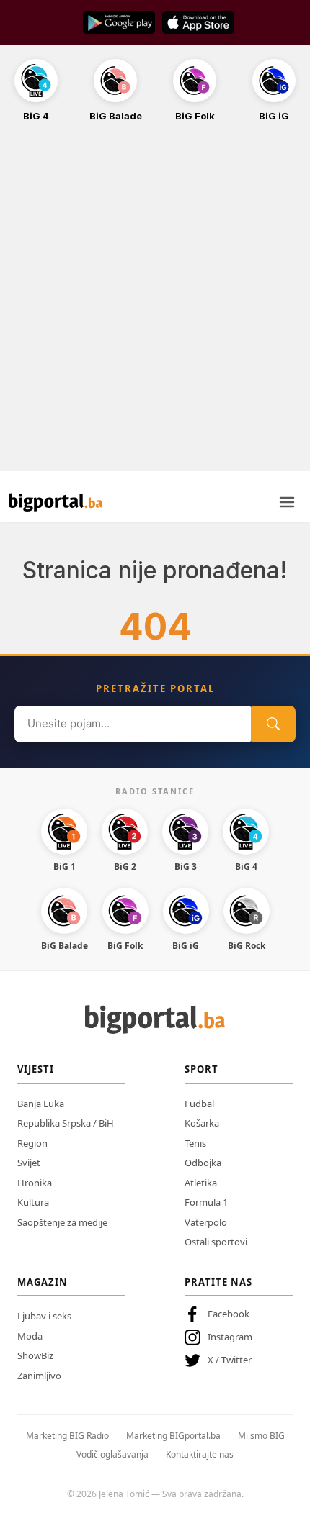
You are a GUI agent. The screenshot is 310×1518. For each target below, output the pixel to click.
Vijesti (35, 1069)
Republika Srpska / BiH (65, 1123)
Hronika (34, 1182)
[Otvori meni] (287, 502)
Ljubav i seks (44, 1315)
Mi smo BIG (261, 1436)
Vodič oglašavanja (112, 1454)
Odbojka (203, 1162)
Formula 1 (206, 1202)
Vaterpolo (206, 1222)
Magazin (42, 1282)
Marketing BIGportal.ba (173, 1436)
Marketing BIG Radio (67, 1436)
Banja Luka (40, 1103)
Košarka (202, 1123)
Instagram (230, 1336)
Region (32, 1143)
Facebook (228, 1313)
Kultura (33, 1202)
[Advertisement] (155, 304)
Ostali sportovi (216, 1241)
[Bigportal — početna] (55, 502)
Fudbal (199, 1103)
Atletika (201, 1182)
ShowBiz (35, 1355)
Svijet (28, 1162)
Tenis (195, 1143)
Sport (201, 1069)
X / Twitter (230, 1359)
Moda (30, 1336)
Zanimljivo (39, 1375)
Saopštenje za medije (62, 1222)
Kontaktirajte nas (200, 1454)
